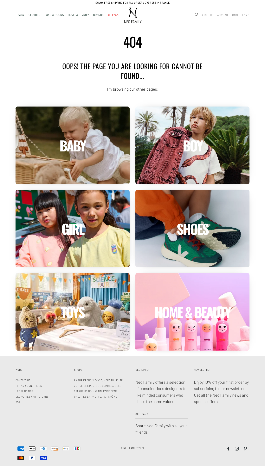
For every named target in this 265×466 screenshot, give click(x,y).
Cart (235, 15)
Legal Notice (24, 391)
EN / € (245, 15)
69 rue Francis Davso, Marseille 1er (98, 380)
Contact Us (23, 380)
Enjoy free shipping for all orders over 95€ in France (132, 2)
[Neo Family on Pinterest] (245, 449)
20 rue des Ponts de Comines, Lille (98, 385)
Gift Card (141, 414)
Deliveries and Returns (32, 396)
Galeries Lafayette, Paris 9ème (95, 396)
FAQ (18, 402)
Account (222, 15)
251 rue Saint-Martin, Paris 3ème (96, 391)
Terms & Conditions (29, 385)
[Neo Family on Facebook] (228, 449)
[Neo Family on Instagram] (237, 449)
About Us (207, 15)
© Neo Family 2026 (132, 448)
